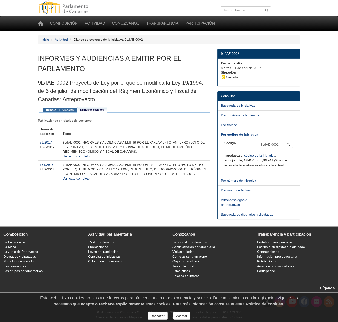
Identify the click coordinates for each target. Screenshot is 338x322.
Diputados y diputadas (19, 256)
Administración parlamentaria (193, 247)
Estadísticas (181, 271)
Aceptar (181, 316)
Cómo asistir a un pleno (189, 256)
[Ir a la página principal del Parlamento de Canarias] (64, 7)
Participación (200, 23)
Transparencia (162, 23)
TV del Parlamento (101, 242)
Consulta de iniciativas (104, 256)
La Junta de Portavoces (20, 251)
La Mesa (9, 247)
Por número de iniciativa (238, 180)
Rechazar (158, 316)
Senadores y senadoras (20, 261)
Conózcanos (125, 23)
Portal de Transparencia (274, 242)
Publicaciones (98, 247)
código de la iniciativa (259, 155)
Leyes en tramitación (103, 251)
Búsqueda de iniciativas (238, 105)
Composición (64, 23)
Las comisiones (14, 266)
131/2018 (47, 165)
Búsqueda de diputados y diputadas (247, 214)
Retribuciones (267, 261)
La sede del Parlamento (189, 242)
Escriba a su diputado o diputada (281, 247)
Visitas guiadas (183, 251)
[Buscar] (266, 10)
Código (230, 143)
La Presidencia (14, 242)
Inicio (45, 39)
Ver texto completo (76, 156)
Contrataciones (268, 251)
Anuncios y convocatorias (275, 266)
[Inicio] (40, 23)
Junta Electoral (183, 266)
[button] (288, 144)
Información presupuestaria (277, 256)
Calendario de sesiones (105, 261)
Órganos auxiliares (186, 261)
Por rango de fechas (236, 190)
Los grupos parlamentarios (23, 271)
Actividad (95, 23)
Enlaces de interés (185, 276)
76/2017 (46, 142)
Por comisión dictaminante (240, 115)
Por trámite (229, 125)
